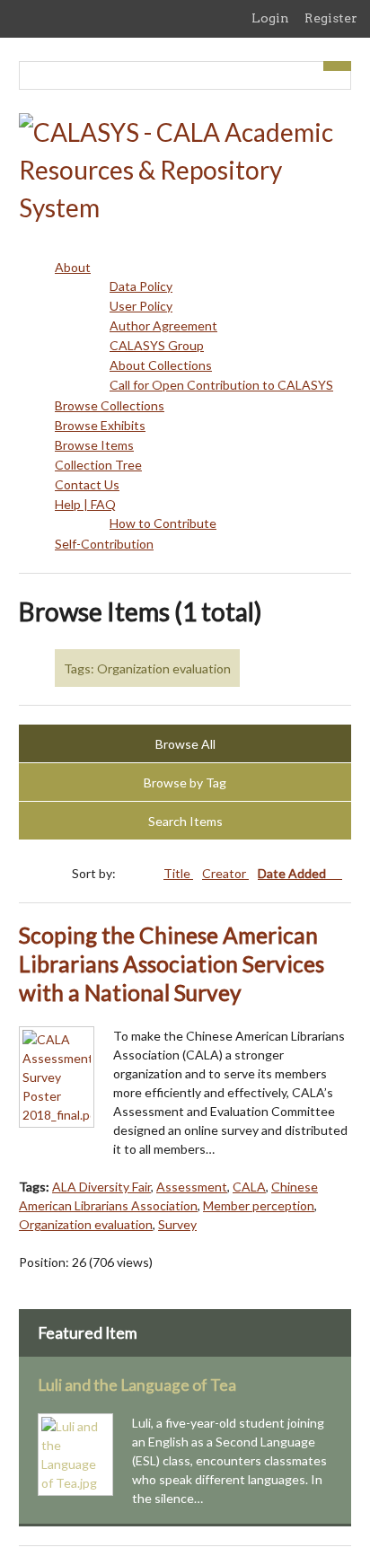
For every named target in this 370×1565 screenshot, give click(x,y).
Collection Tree (98, 464)
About (73, 267)
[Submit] (337, 66)
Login (270, 18)
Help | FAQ (85, 504)
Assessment (191, 1186)
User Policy (141, 305)
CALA (249, 1186)
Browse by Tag (185, 782)
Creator (225, 873)
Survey (177, 1224)
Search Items (185, 821)
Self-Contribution (104, 543)
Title (178, 873)
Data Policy (141, 286)
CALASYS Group (157, 345)
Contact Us (87, 484)
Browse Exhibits (100, 425)
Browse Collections (109, 405)
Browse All (185, 744)
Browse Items (94, 445)
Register (330, 18)
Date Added (293, 873)
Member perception (258, 1205)
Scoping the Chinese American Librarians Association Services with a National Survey (171, 964)
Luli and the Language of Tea (137, 1385)
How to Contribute (163, 523)
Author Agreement (163, 325)
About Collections (161, 365)
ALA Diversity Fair (101, 1186)
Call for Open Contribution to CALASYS (221, 384)
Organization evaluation (86, 1224)
